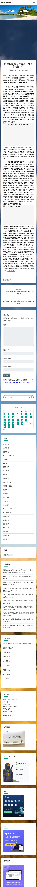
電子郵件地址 (7, 358)
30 (9, 426)
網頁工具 (6, 528)
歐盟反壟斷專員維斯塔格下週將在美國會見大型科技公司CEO (18, 291)
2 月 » (9, 429)
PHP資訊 (6, 516)
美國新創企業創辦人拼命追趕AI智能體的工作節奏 (18, 601)
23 (9, 423)
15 (4, 420)
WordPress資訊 (7, 509)
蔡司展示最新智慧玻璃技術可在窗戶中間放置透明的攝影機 (18, 301)
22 (4, 423)
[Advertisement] (18, 40)
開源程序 (6, 524)
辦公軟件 (6, 463)
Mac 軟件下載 (7, 482)
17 (13, 420)
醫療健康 (6, 535)
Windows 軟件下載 (8, 456)
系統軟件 (6, 459)
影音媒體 (6, 471)
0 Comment (24, 70)
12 (22, 417)
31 (13, 426)
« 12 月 (5, 429)
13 (26, 417)
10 (13, 417)
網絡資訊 (8, 280)
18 (17, 420)
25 (17, 423)
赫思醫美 (6, 448)
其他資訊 (6, 539)
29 (4, 426)
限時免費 (6, 452)
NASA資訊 (6, 505)
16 (9, 420)
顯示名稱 (6, 350)
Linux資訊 (6, 497)
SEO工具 (6, 531)
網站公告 (6, 444)
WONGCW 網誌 (6, 2)
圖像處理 (6, 467)
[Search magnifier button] (32, 397)
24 (13, 423)
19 (22, 420)
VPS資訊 (5, 501)
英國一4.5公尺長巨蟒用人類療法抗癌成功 (15, 576)
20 (26, 420)
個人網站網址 (7, 366)
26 (22, 423)
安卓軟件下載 (7, 486)
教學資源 (6, 520)
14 (30, 417)
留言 (5, 325)
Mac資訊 (5, 494)
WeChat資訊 (7, 512)
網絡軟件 (6, 475)
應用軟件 (6, 478)
